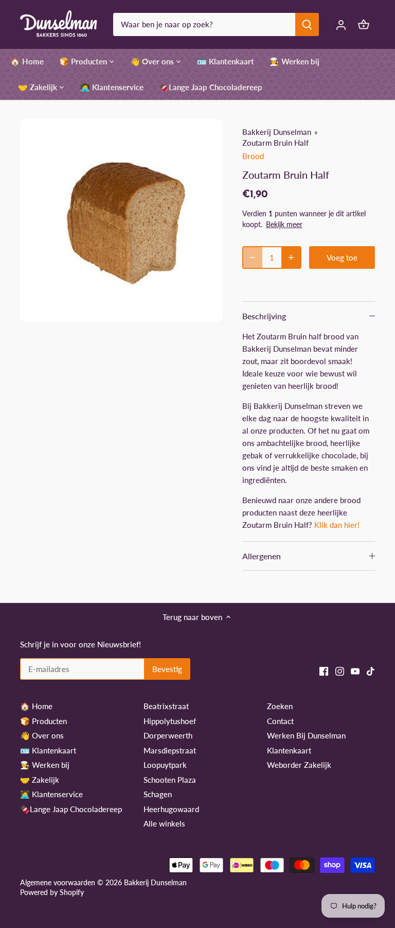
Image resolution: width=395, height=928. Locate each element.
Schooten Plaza (169, 779)
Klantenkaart (289, 750)
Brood (253, 156)
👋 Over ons (42, 735)
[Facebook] (323, 670)
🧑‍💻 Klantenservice (51, 794)
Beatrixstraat (166, 706)
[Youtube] (355, 670)
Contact (280, 721)
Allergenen (261, 556)
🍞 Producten (43, 721)
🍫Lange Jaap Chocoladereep (71, 809)
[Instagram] (339, 670)
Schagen (157, 794)
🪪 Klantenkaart (48, 750)
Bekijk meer (284, 224)
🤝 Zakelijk (39, 779)
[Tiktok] (370, 670)
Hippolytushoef (169, 721)
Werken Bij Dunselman (306, 735)
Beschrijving (264, 316)
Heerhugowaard (171, 809)
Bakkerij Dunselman (276, 131)
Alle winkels (164, 823)
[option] (121, 220)
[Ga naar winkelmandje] (363, 24)
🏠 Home (36, 706)
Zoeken (280, 706)
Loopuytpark (165, 764)
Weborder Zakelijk (299, 764)
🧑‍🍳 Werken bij (44, 764)
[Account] (341, 24)
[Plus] (291, 257)
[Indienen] (307, 24)
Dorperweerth (167, 735)
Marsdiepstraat (169, 750)
